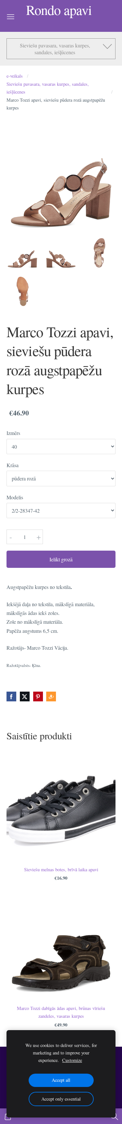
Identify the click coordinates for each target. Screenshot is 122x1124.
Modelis (15, 497)
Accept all (61, 1080)
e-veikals (15, 76)
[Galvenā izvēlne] (11, 17)
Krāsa (13, 465)
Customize (72, 1060)
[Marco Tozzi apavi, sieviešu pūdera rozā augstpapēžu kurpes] (22, 252)
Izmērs (13, 432)
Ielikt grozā (61, 559)
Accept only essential (61, 1099)
